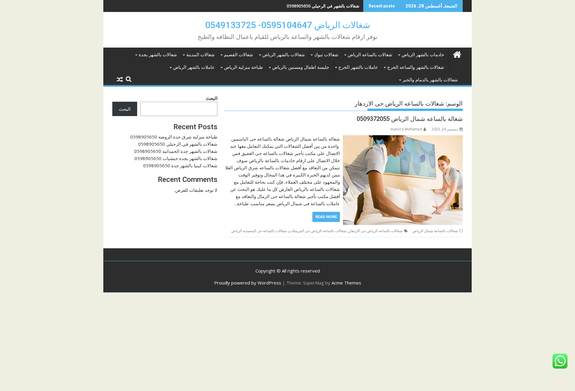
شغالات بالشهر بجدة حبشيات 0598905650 (175, 158)
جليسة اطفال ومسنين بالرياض (300, 67)
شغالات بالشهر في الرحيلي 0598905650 (323, 6)
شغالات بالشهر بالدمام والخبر (430, 80)
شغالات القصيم (238, 54)
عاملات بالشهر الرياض (194, 67)
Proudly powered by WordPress (247, 283)
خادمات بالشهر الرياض (423, 54)
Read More (326, 216)
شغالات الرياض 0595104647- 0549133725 (287, 25)
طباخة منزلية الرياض (243, 67)
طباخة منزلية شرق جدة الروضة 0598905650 (173, 137)
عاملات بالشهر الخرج (358, 67)
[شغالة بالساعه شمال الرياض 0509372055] (403, 139)
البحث (211, 98)
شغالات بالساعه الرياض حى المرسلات (317, 230)
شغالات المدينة (200, 54)
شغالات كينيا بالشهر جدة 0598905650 (180, 165)
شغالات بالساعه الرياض (370, 54)
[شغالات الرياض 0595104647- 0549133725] (457, 53)
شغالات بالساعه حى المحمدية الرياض (259, 230)
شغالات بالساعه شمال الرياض (435, 230)
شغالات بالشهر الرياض (283, 54)
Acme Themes (346, 283)
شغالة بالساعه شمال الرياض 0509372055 (410, 118)
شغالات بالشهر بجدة (158, 54)
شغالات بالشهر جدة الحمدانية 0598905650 (175, 151)
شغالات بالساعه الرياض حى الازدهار (375, 230)
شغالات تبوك (326, 54)
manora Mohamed (406, 129)
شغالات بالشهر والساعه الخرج (415, 67)
